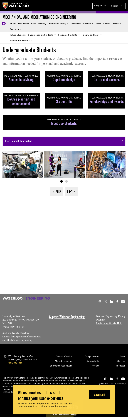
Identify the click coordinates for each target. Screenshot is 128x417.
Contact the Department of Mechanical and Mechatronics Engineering (21, 338)
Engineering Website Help (109, 323)
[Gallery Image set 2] (66, 181)
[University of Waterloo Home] (15, 6)
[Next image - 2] (71, 191)
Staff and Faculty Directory (15, 332)
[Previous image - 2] (56, 191)
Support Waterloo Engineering (67, 317)
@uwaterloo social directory (112, 383)
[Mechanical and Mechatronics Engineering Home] (4, 23)
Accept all (99, 394)
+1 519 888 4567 (15, 362)
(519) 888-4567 (17, 326)
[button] (100, 6)
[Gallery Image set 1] (61, 181)
